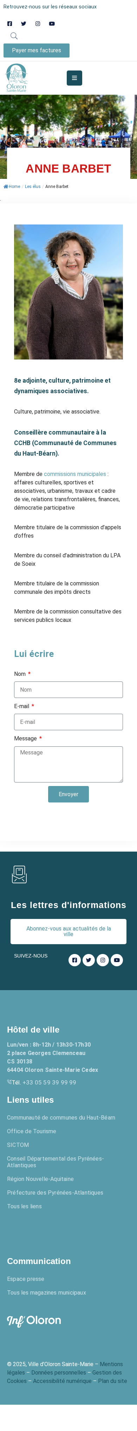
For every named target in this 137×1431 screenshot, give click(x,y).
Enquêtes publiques (47, 1229)
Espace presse (26, 1279)
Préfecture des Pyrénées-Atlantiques (55, 1192)
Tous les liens (24, 1206)
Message (26, 738)
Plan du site (112, 1381)
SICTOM (18, 1145)
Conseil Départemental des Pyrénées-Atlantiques (55, 1162)
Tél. (44, 1082)
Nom (20, 674)
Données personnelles (58, 1372)
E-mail (22, 706)
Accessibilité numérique (62, 1381)
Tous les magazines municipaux (46, 1292)
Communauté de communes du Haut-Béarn (61, 1117)
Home (14, 186)
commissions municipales (75, 474)
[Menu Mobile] (74, 78)
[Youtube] (52, 24)
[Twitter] (24, 24)
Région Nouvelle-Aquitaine (40, 1179)
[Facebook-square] (10, 24)
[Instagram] (38, 24)
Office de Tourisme (32, 1131)
